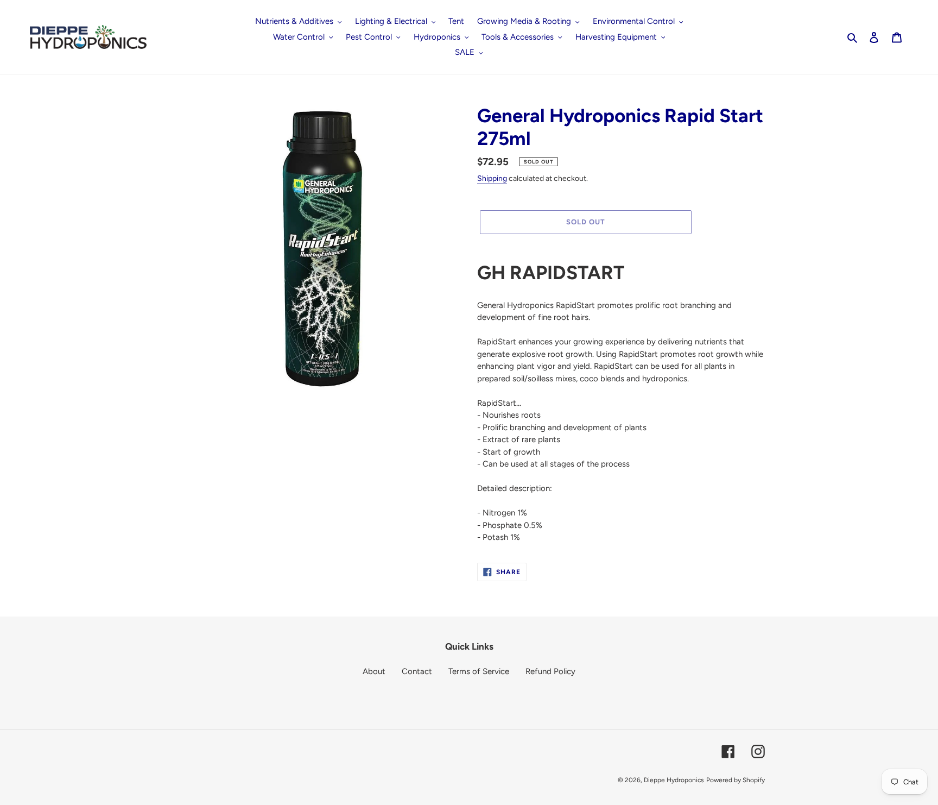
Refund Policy (550, 671)
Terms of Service (478, 671)
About (374, 671)
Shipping (492, 178)
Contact (417, 671)
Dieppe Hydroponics (674, 780)
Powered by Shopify (735, 780)
